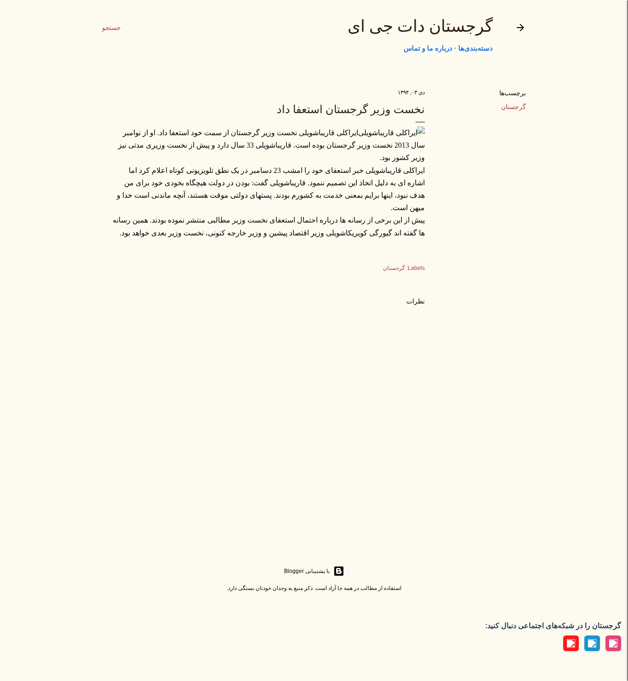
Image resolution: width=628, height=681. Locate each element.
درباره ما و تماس (428, 48)
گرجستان (513, 106)
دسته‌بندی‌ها (475, 48)
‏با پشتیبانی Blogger (307, 571)
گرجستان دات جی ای (420, 26)
